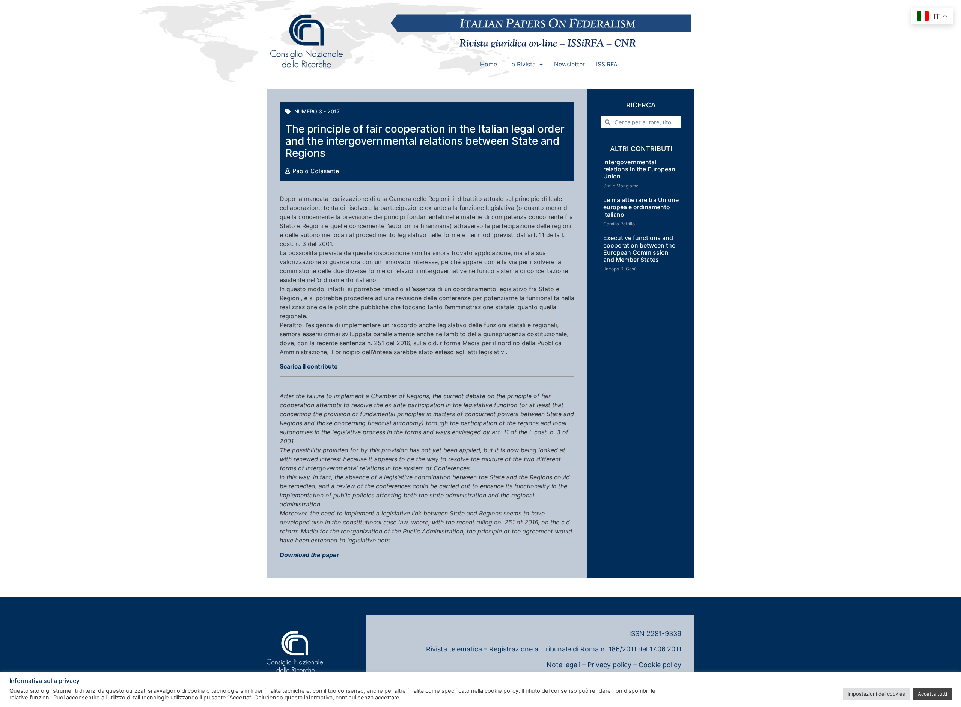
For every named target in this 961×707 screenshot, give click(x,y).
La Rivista (522, 64)
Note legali (563, 665)
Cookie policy (660, 665)
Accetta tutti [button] (932, 694)
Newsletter (569, 64)
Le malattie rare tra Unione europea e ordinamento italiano (641, 207)
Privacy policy (609, 665)
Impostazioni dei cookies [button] (876, 694)
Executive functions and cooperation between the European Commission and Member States (639, 248)
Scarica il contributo (309, 366)
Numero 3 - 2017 (317, 111)
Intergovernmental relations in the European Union (639, 169)
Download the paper (309, 555)
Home (488, 64)
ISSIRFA (607, 64)
